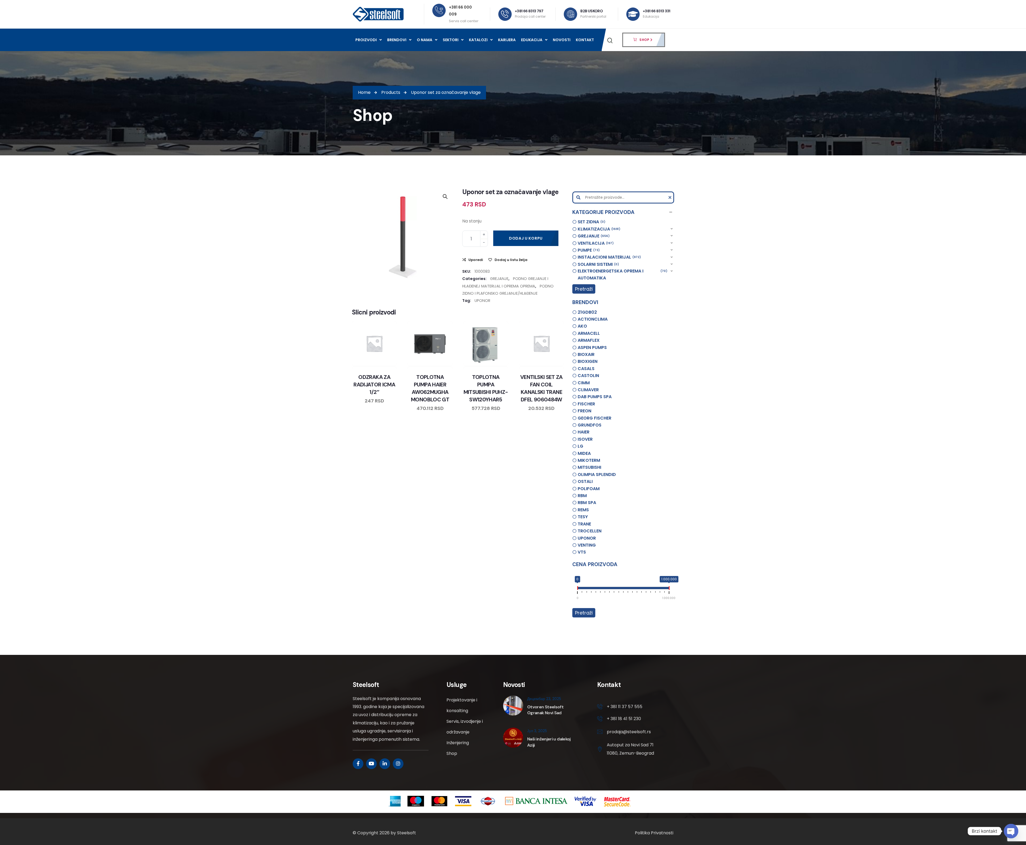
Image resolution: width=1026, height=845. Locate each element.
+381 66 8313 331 (656, 11)
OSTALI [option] (585, 481)
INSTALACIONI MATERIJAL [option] (608, 257)
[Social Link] (358, 763)
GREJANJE (499, 278)
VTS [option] (582, 552)
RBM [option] (582, 496)
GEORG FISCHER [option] (594, 418)
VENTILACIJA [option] (595, 243)
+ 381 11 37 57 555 (624, 707)
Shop (451, 753)
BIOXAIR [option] (586, 354)
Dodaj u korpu (526, 238)
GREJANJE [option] (593, 236)
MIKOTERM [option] (589, 460)
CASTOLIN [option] (588, 375)
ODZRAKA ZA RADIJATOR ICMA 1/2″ (374, 384)
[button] (623, 212)
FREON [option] (584, 411)
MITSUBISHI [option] (589, 467)
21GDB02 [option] (587, 312)
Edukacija (531, 40)
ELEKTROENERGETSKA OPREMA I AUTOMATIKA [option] (622, 274)
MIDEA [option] (584, 453)
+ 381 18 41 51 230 (624, 719)
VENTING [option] (587, 545)
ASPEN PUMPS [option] (592, 347)
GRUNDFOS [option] (589, 425)
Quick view (379, 365)
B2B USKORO (591, 11)
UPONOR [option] (587, 538)
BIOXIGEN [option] (587, 361)
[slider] (577, 589)
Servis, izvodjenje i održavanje (464, 726)
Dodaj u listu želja (511, 259)
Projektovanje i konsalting (461, 705)
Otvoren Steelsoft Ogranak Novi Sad (545, 710)
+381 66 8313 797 (529, 11)
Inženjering (457, 743)
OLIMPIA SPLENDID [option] (597, 474)
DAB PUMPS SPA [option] (595, 397)
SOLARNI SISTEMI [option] (597, 264)
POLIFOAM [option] (589, 489)
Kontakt (585, 40)
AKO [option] (582, 326)
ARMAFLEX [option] (589, 340)
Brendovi (396, 40)
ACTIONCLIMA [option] (593, 319)
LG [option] (580, 446)
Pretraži (584, 289)
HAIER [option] (583, 432)
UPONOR (482, 300)
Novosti (561, 40)
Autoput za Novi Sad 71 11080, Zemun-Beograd (630, 749)
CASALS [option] (586, 369)
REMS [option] (583, 510)
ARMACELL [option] (589, 333)
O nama (424, 40)
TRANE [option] (584, 524)
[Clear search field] (670, 197)
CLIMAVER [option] (588, 390)
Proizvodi (366, 40)
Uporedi (475, 259)
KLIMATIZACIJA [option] (598, 229)
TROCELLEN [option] (589, 531)
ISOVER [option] (585, 439)
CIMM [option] (584, 383)
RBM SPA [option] (587, 503)
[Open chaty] (1011, 831)
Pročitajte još (390, 365)
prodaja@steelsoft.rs (629, 732)
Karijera (507, 40)
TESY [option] (583, 517)
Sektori (450, 40)
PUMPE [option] (588, 250)
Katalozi (478, 40)
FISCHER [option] (586, 404)
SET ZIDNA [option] (591, 222)
